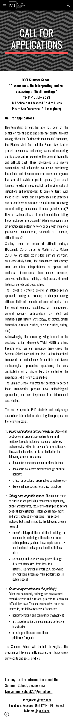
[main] (36, 41)
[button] (4, 5)
